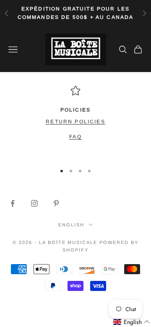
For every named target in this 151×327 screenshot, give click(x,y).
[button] (131, 322)
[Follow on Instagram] (34, 203)
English (71, 224)
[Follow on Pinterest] (56, 203)
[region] (75, 121)
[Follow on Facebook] (12, 203)
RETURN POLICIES (75, 122)
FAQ (75, 137)
